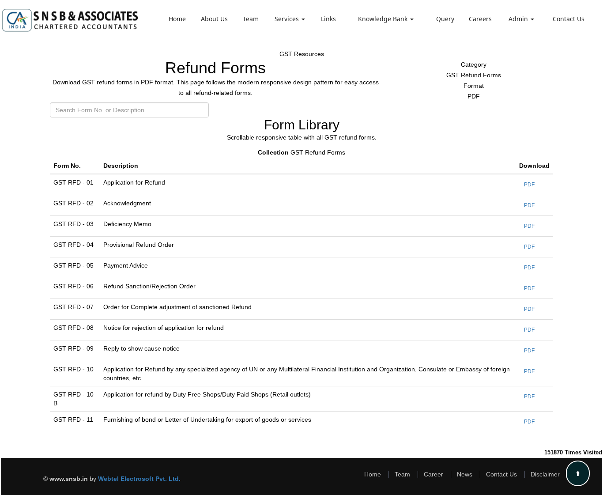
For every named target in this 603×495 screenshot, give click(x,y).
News (464, 474)
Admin (519, 19)
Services (288, 19)
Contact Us (568, 19)
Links (328, 19)
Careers (480, 19)
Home (177, 19)
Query (445, 19)
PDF (529, 184)
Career (433, 474)
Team (251, 19)
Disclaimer (545, 474)
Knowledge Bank (383, 19)
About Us (214, 19)
